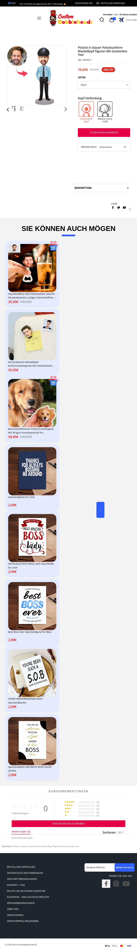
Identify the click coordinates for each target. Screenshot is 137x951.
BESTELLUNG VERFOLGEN (21, 866)
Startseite (6, 846)
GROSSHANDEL (15, 915)
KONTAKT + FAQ (16, 884)
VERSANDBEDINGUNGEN (21, 903)
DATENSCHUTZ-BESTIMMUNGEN (25, 872)
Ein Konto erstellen (128, 14)
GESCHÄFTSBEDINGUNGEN (22, 878)
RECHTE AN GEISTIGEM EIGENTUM (26, 891)
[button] (14, 76)
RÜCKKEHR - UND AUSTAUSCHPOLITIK (28, 897)
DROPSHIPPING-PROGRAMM (22, 921)
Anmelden (108, 14)
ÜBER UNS (13, 909)
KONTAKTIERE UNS (84, 3)
